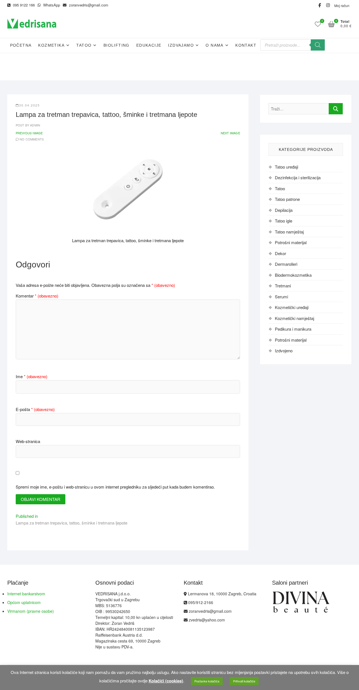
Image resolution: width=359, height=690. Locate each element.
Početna (21, 45)
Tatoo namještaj (289, 232)
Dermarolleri (286, 264)
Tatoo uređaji (286, 167)
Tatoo (83, 45)
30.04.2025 (29, 105)
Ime (31, 376)
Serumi (281, 296)
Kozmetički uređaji (292, 307)
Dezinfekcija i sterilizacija (298, 177)
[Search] (318, 45)
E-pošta (35, 409)
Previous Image (29, 133)
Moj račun (341, 5)
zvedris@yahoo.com (206, 620)
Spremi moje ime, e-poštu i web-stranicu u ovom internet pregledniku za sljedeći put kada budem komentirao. (115, 487)
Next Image (230, 133)
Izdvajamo (181, 45)
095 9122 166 (23, 5)
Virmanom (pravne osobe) (30, 611)
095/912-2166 (200, 602)
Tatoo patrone (287, 199)
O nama (214, 45)
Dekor (280, 253)
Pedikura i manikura (293, 329)
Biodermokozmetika (293, 275)
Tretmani (283, 286)
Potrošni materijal (291, 242)
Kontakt (245, 45)
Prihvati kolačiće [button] (244, 681)
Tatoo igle (283, 221)
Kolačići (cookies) (166, 681)
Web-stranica (28, 441)
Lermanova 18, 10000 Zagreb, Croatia (221, 593)
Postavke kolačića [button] (206, 681)
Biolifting (116, 45)
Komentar (37, 296)
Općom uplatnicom (24, 602)
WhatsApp (51, 5)
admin (34, 125)
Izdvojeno (284, 350)
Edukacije (149, 45)
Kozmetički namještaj (294, 318)
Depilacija (284, 210)
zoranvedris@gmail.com (88, 5)
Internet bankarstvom (26, 593)
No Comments (32, 139)
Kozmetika (51, 45)
